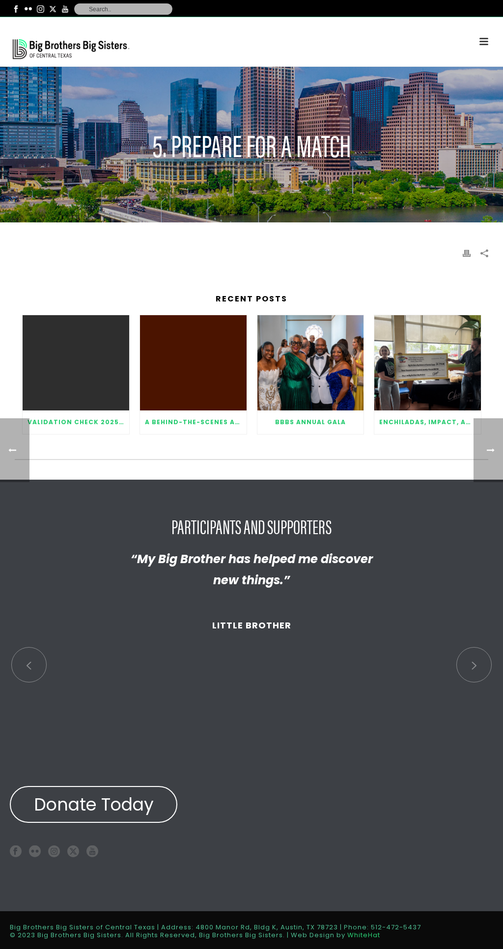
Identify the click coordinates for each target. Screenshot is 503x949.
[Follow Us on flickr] (35, 851)
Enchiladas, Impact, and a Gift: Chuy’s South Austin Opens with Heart (430, 422)
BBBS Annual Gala (310, 422)
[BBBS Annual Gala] (310, 362)
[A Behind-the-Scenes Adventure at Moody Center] (193, 362)
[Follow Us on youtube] (92, 851)
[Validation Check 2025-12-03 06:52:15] (76, 362)
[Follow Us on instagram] (54, 851)
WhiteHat (363, 935)
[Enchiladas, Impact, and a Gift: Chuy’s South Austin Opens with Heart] (427, 362)
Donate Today (94, 804)
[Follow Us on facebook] (16, 851)
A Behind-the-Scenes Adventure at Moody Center (196, 422)
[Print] (467, 253)
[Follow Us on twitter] (73, 851)
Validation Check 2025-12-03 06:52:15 (78, 422)
